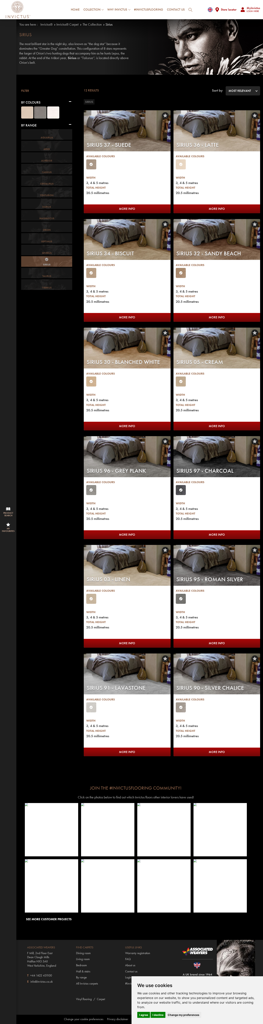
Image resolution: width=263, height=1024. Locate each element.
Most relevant (240, 91)
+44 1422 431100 (41, 975)
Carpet (101, 999)
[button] (51, 829)
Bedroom (81, 965)
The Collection (92, 24)
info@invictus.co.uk (41, 982)
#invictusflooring (148, 10)
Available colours (100, 156)
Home (75, 10)
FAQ (128, 959)
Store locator (228, 10)
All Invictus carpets (87, 983)
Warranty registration (137, 953)
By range (81, 977)
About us (130, 965)
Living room (83, 959)
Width (90, 178)
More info (127, 209)
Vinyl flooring (84, 999)
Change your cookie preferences (83, 1019)
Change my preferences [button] (183, 1014)
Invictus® (46, 24)
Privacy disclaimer (117, 1019)
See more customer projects (49, 919)
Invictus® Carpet (67, 24)
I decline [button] (157, 1014)
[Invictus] (18, 9)
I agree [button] (143, 1014)
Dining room (83, 953)
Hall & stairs (83, 971)
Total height (96, 188)
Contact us (176, 10)
